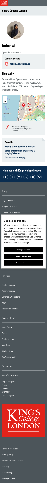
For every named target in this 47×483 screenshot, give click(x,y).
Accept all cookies (23, 263)
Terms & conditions (18, 449)
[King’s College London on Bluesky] (39, 177)
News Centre (16, 328)
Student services (18, 285)
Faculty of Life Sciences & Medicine (20, 146)
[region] (23, 241)
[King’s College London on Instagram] (19, 177)
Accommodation (18, 291)
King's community (18, 357)
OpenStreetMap (32, 120)
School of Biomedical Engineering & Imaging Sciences (20, 152)
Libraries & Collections (20, 297)
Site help (14, 467)
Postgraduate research (21, 213)
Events (14, 333)
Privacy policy (16, 455)
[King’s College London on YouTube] (32, 177)
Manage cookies (17, 478)
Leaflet (23, 120)
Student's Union (17, 339)
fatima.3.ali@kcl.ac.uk (20, 63)
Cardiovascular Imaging (15, 157)
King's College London (14, 11)
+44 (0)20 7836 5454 (10, 375)
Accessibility (15, 473)
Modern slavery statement (21, 461)
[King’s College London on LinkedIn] (26, 177)
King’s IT (14, 303)
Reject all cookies (23, 256)
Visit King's (15, 345)
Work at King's (17, 351)
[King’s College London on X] (12, 177)
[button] (23, 105)
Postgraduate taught (19, 207)
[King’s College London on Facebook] (5, 177)
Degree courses (18, 201)
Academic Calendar (19, 309)
